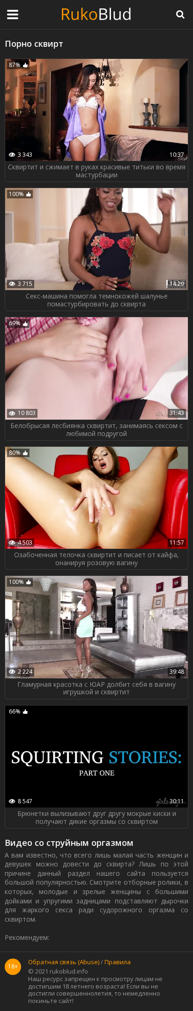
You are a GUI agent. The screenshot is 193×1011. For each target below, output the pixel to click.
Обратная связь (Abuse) (63, 962)
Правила (117, 962)
